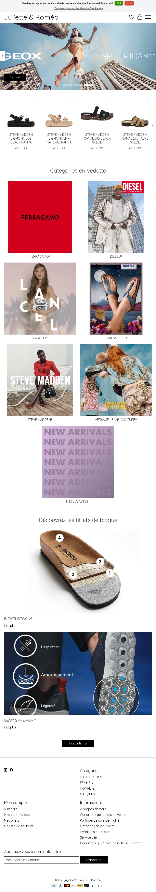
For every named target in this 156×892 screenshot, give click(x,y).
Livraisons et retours (95, 832)
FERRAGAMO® (40, 256)
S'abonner (94, 860)
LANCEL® (40, 338)
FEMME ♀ (87, 783)
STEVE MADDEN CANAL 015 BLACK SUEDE (97, 138)
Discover (15, 77)
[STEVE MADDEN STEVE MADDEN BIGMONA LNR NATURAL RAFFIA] (59, 113)
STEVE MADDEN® (40, 420)
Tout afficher (78, 743)
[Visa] (73, 886)
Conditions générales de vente (103, 815)
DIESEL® (116, 256)
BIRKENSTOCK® (116, 338)
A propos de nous (93, 809)
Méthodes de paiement (97, 826)
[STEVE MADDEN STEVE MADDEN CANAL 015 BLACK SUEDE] (97, 113)
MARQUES (87, 794)
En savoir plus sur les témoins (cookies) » (78, 8)
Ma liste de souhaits (19, 826)
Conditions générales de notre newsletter (111, 843)
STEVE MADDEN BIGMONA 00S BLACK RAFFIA (21, 138)
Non (129, 3)
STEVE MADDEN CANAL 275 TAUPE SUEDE (135, 138)
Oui (119, 3)
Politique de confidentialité (99, 820)
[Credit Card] (53, 886)
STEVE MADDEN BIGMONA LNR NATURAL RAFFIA (59, 138)
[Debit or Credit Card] (86, 886)
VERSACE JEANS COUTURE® (116, 420)
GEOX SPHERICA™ (20, 720)
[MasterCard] (67, 886)
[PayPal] (60, 886)
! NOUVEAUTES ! (78, 501)
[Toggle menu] (148, 17)
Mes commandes (17, 815)
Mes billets (11, 820)
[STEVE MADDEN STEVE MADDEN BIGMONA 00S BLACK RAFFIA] (21, 113)
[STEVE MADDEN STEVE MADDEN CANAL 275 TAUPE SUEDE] (135, 113)
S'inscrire (10, 809)
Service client (90, 837)
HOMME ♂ (87, 788)
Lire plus (10, 626)
